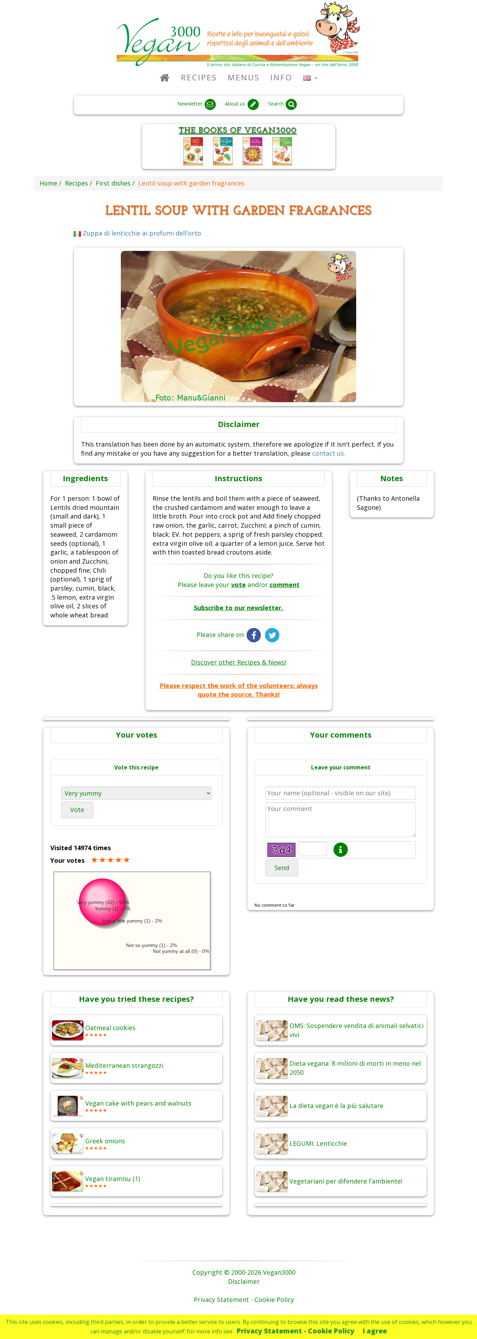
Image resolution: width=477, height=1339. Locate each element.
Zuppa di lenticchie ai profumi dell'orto (141, 233)
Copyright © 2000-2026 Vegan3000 (243, 1272)
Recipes (199, 77)
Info (281, 77)
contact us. (328, 453)
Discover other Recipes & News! (238, 662)
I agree (375, 1331)
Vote (77, 809)
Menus (244, 77)
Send (281, 867)
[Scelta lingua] (310, 77)
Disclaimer (244, 1281)
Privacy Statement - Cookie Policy (295, 1331)
